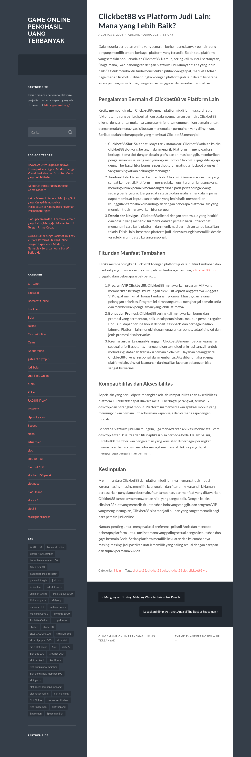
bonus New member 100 (44, 560)
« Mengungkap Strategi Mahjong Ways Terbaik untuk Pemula (141, 597)
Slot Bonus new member (43, 666)
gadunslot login (38, 580)
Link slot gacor (38, 600)
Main (31, 384)
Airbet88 (34, 284)
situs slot (62, 640)
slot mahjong (61, 693)
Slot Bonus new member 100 (46, 673)
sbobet (34, 627)
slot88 (32, 508)
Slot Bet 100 (36, 467)
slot (30, 450)
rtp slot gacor (36, 417)
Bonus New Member (41, 553)
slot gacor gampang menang (46, 686)
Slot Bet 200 (56, 653)
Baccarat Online (38, 301)
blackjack (34, 309)
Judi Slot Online (38, 593)
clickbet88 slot (178, 570)
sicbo (31, 433)
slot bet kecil (37, 660)
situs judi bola (64, 633)
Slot (54, 647)
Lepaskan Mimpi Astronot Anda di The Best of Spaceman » (180, 611)
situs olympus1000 (41, 640)
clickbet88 (139, 570)
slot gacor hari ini (39, 693)
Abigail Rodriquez (143, 34)
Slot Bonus (55, 660)
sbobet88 (48, 627)
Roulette (33, 409)
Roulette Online (38, 620)
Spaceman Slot (55, 713)
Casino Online (37, 334)
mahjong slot (37, 607)
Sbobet (32, 425)
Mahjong (56, 600)
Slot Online (35, 492)
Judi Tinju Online (38, 375)
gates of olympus (39, 359)
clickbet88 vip (198, 570)
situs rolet (34, 442)
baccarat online (55, 547)
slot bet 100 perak (40, 475)
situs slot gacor (38, 647)
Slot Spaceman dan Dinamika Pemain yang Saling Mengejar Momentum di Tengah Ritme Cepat (51, 223)
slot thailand (58, 706)
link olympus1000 (63, 593)
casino (32, 325)
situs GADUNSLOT (40, 633)
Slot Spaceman (38, 706)
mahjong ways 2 (39, 613)
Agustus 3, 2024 (110, 34)
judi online (35, 587)
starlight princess (39, 517)
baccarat (33, 292)
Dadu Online (36, 350)
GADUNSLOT (37, 567)
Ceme (31, 342)
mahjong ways (58, 607)
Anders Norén (201, 636)
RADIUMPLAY (37, 400)
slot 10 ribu (35, 458)
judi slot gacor (54, 587)
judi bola (33, 367)
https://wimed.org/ (57, 105)
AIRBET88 (36, 547)
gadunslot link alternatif (43, 573)
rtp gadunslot (60, 620)
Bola (31, 317)
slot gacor (34, 483)
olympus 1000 (62, 613)
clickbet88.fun (204, 270)
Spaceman (36, 713)
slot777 (33, 500)
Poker (31, 392)
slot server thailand (58, 700)
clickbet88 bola (157, 570)
